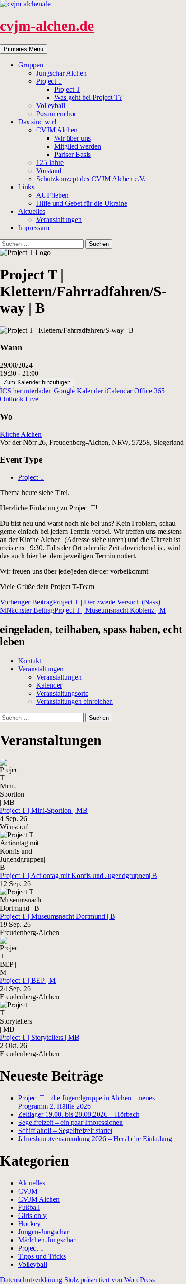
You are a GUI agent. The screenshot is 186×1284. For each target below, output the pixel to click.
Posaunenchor (56, 114)
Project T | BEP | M (28, 980)
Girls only (32, 1215)
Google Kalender (78, 391)
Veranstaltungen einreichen (74, 701)
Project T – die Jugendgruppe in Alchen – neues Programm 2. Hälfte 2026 (86, 1102)
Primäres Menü (23, 49)
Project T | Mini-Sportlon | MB (44, 810)
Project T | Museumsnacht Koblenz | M (86, 610)
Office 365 (149, 391)
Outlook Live (19, 399)
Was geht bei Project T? (88, 97)
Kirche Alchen (21, 434)
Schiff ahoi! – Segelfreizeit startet (65, 1130)
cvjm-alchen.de (47, 26)
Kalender (49, 685)
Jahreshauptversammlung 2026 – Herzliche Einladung (95, 1138)
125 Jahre (50, 162)
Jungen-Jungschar (43, 1232)
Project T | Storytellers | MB (39, 1037)
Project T (49, 81)
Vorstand (48, 171)
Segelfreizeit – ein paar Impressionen (70, 1122)
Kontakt (29, 661)
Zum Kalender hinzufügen (37, 382)
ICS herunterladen (26, 391)
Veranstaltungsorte (62, 693)
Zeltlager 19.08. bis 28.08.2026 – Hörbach (79, 1114)
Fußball (29, 1207)
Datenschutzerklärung (31, 1280)
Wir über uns (72, 138)
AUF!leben (52, 195)
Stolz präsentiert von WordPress (109, 1280)
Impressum (33, 227)
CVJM (27, 1191)
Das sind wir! (37, 122)
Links (26, 187)
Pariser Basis (72, 154)
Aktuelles (31, 211)
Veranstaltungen (59, 219)
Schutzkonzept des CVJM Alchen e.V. (91, 179)
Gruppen (30, 65)
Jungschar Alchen (61, 73)
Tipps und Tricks (42, 1256)
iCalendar (118, 391)
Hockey (29, 1223)
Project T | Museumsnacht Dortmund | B (57, 916)
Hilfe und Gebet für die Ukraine (81, 203)
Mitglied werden (77, 146)
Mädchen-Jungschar (46, 1240)
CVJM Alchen (57, 130)
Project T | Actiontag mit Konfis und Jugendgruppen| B (78, 875)
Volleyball (50, 105)
